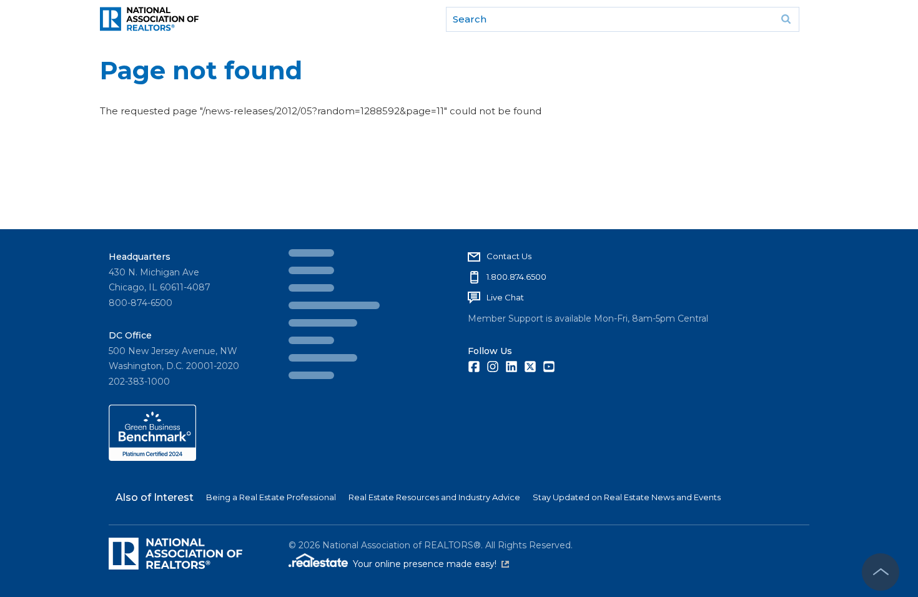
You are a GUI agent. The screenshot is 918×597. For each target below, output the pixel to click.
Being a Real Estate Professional (271, 497)
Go (785, 19)
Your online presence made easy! (431, 564)
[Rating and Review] (152, 457)
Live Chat (326, 297)
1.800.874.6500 (337, 277)
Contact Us (329, 256)
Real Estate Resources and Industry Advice (434, 497)
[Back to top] (880, 572)
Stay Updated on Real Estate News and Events (627, 497)
